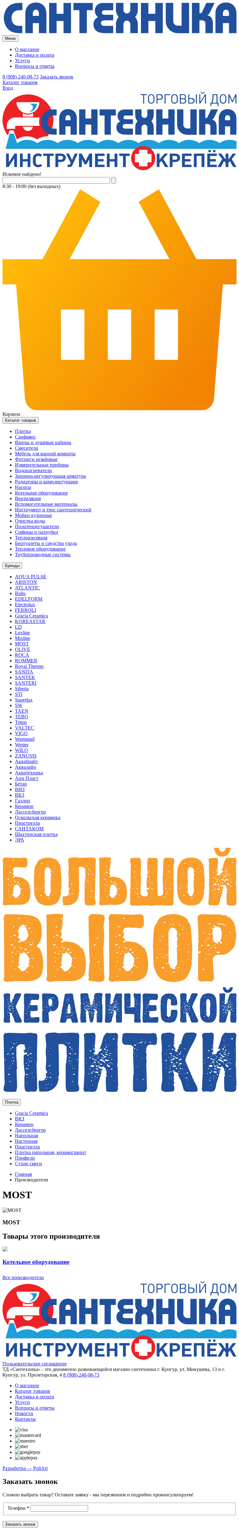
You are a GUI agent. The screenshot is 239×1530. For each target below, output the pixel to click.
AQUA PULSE (30, 576)
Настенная (26, 1141)
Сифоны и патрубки (36, 532)
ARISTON (26, 582)
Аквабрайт (26, 761)
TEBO (21, 716)
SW (18, 705)
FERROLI (25, 610)
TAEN (21, 711)
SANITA (24, 671)
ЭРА (19, 839)
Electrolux (25, 604)
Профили (25, 1158)
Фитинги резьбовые (36, 459)
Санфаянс (25, 436)
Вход (7, 88)
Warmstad (25, 739)
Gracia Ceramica (31, 615)
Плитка (23, 431)
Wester (21, 744)
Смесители (26, 448)
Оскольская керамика (37, 817)
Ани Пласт (26, 778)
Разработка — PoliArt (25, 1468)
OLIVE (22, 649)
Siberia (22, 688)
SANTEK (25, 677)
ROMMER (26, 660)
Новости (24, 1413)
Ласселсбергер (30, 811)
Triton (21, 722)
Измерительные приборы (42, 464)
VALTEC (24, 727)
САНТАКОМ (29, 828)
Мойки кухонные (33, 515)
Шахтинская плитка (36, 834)
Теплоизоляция (31, 537)
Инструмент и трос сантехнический (53, 509)
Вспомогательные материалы (46, 504)
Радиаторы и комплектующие (46, 481)
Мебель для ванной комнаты (45, 453)
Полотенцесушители (37, 526)
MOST (22, 643)
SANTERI (25, 683)
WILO (21, 750)
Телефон (18, 1508)
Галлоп (22, 800)
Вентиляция (28, 498)
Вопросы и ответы (34, 66)
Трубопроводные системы (43, 554)
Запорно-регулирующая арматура (50, 476)
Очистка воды (30, 520)
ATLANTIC (27, 587)
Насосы (23, 487)
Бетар (21, 783)
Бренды (12, 565)
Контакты (25, 1419)
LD (18, 627)
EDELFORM (28, 599)
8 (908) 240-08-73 (20, 76)
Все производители (23, 1277)
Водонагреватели (33, 470)
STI (18, 694)
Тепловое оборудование (40, 548)
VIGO (21, 733)
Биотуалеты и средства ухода (46, 543)
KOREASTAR (30, 621)
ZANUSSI (25, 755)
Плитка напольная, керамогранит (50, 1152)
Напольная (26, 1135)
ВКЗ (19, 795)
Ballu (20, 593)
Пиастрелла (27, 823)
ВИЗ (20, 789)
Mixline (22, 638)
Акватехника (29, 772)
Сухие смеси (28, 1163)
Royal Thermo (29, 666)
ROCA (22, 655)
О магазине (27, 49)
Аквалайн (25, 767)
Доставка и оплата (34, 55)
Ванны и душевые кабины (43, 442)
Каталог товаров (20, 82)
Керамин (24, 806)
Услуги (22, 60)
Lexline (22, 632)
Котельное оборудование (41, 492)
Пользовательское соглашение (34, 1363)
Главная (23, 1174)
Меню (10, 38)
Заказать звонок (56, 76)
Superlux (24, 699)
